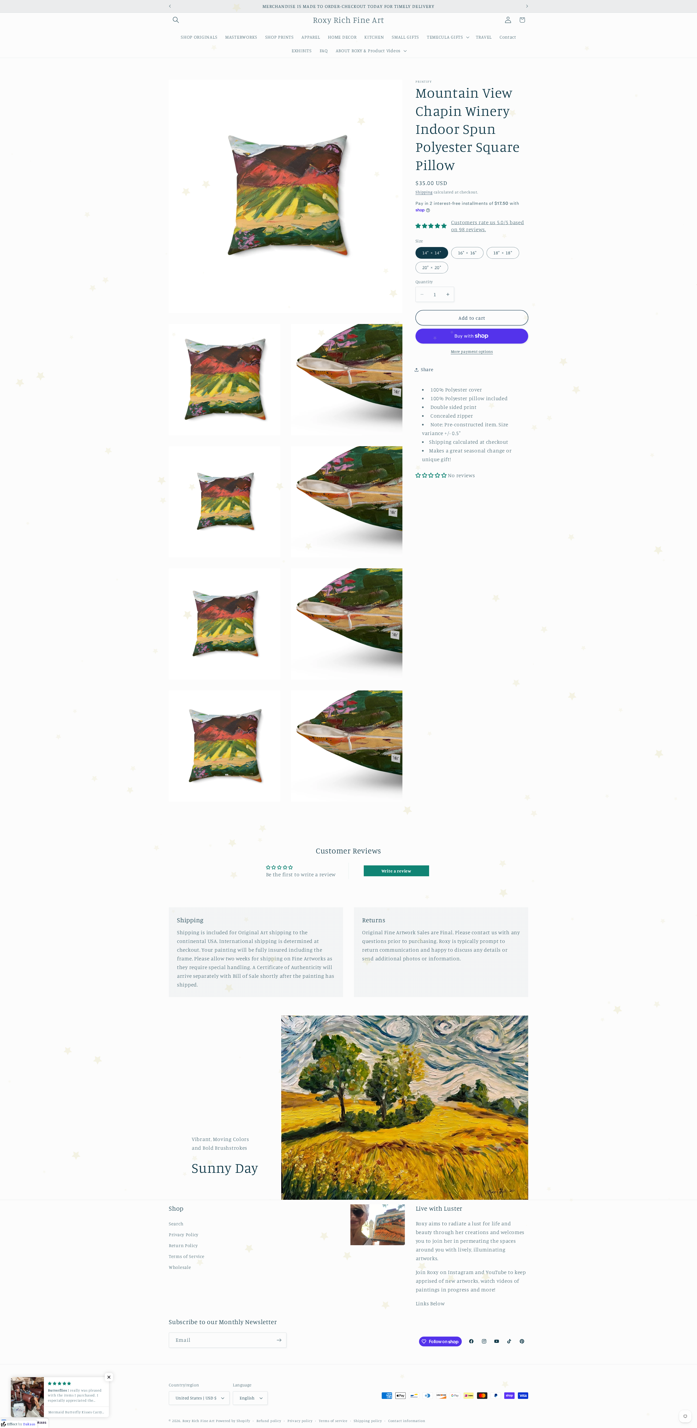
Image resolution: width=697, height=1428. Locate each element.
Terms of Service (186, 1256)
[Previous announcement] (170, 6)
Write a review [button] (396, 871)
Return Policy (183, 1245)
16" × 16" (467, 252)
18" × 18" (502, 252)
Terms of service (333, 1420)
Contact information (406, 1420)
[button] (176, 20)
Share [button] (427, 369)
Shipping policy (368, 1420)
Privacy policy (300, 1420)
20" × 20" (431, 267)
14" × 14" (431, 252)
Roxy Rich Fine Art (198, 1420)
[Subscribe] (279, 1340)
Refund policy (268, 1420)
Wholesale (180, 1267)
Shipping (424, 192)
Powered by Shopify (233, 1420)
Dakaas (39, 1422)
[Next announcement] (527, 6)
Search (176, 1223)
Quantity (424, 281)
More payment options (472, 351)
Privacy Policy (183, 1234)
